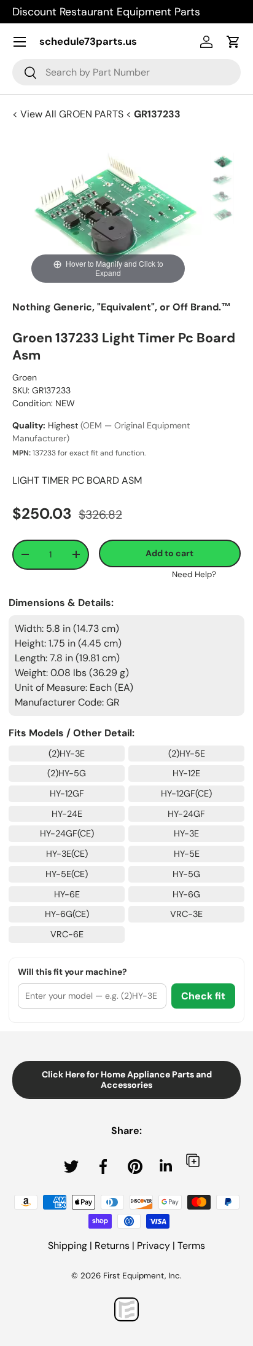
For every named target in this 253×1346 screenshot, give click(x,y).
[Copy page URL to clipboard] (192, 1160)
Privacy (153, 1245)
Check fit (203, 996)
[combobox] (126, 72)
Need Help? (194, 574)
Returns (112, 1245)
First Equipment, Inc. (142, 1275)
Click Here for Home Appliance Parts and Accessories (127, 1079)
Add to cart (169, 553)
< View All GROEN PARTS (69, 114)
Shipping (67, 1245)
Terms (191, 1245)
